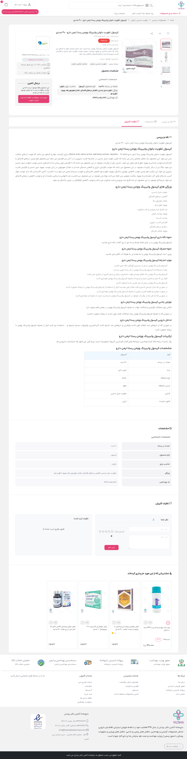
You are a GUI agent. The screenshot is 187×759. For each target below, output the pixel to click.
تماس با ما (180, 694)
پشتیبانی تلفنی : (19, 12)
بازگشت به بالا (173, 746)
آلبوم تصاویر (130, 68)
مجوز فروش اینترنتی (176, 686)
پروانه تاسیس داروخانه (175, 690)
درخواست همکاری (85, 702)
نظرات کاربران (130, 121)
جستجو (135, 690)
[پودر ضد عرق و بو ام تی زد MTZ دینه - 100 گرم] (156, 599)
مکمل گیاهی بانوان (79, 64)
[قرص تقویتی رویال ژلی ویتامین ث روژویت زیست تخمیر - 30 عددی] (125, 599)
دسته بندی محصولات (169, 13)
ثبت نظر (111, 547)
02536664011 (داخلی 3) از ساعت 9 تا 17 (70, 725)
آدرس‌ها (89, 690)
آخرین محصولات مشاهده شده (126, 694)
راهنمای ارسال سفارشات (129, 682)
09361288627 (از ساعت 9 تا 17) (73, 721)
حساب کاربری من (85, 682)
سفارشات (88, 686)
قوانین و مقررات (131, 686)
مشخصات (149, 121)
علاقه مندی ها (86, 698)
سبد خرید (88, 694)
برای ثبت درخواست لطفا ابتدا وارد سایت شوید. (33, 99)
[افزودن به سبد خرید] (168, 623)
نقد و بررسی (167, 121)
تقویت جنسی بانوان (98, 64)
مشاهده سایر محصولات (35, 60)
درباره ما (181, 682)
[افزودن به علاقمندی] (145, 622)
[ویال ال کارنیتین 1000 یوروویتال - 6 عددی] (93, 599)
